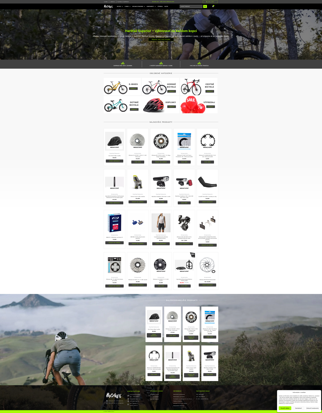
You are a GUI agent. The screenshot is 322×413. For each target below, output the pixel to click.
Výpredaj (209, 102)
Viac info (138, 162)
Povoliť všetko (285, 408)
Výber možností (114, 161)
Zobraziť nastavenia (312, 408)
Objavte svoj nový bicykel (161, 39)
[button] (120, 6)
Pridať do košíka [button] (161, 162)
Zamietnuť (298, 408)
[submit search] (205, 6)
